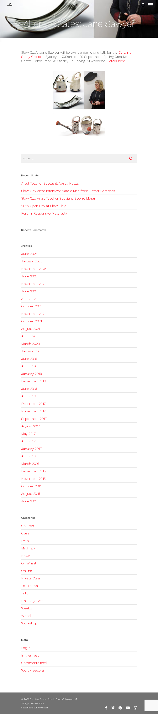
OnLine (26, 571)
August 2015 (30, 494)
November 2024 (33, 284)
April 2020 (28, 336)
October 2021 (31, 321)
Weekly (26, 608)
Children (27, 526)
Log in (25, 648)
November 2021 (33, 314)
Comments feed (34, 663)
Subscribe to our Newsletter (34, 707)
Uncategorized (32, 601)
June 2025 (29, 276)
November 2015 (33, 479)
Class (25, 533)
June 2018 (29, 389)
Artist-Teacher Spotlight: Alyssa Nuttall (50, 183)
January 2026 (31, 261)
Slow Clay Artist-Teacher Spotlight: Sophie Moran (58, 198)
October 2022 (31, 306)
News (25, 556)
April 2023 (28, 299)
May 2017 (28, 434)
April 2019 (28, 366)
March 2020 (30, 344)
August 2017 (30, 426)
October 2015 (31, 486)
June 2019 (29, 359)
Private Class (31, 578)
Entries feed (30, 655)
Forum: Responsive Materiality (44, 213)
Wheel (26, 616)
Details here (116, 61)
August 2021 (30, 329)
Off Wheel (28, 563)
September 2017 (34, 419)
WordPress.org (32, 670)
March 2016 (30, 464)
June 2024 (29, 291)
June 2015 (29, 501)
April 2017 (28, 441)
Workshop (29, 623)
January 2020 (31, 351)
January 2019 (31, 374)
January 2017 (31, 449)
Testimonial (30, 586)
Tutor (25, 593)
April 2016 (28, 456)
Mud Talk (28, 548)
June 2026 (29, 254)
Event (25, 541)
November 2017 (33, 411)
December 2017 (33, 404)
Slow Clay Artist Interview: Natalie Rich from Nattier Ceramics (68, 191)
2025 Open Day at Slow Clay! (43, 206)
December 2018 (33, 381)
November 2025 (33, 269)
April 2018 (28, 396)
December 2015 (33, 471)
